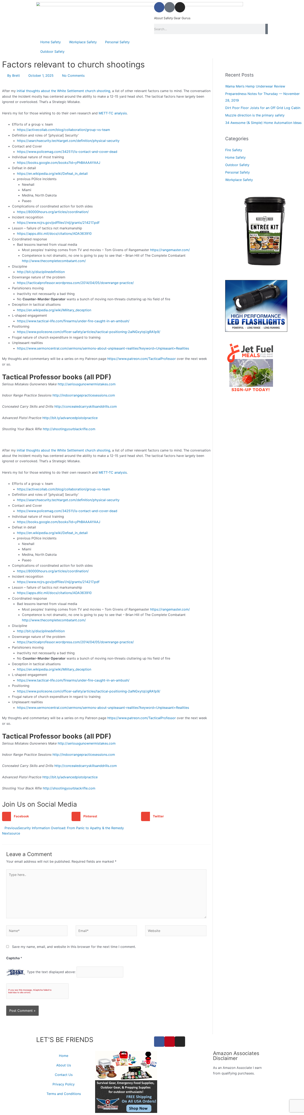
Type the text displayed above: (51, 972)
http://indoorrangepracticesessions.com (84, 395)
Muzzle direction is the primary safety (255, 115)
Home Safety (50, 42)
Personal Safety (117, 42)
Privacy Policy (64, 1084)
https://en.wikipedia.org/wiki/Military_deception (54, 310)
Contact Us (64, 1075)
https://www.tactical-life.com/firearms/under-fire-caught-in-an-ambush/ (73, 321)
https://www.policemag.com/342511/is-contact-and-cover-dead (67, 152)
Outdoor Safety (52, 51)
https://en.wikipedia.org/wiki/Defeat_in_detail (52, 173)
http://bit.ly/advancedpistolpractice (70, 418)
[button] (37, 816)
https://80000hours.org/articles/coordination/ (53, 212)
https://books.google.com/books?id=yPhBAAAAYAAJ (58, 162)
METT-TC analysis (113, 113)
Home (63, 1056)
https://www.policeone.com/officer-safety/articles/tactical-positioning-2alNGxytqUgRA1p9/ (88, 332)
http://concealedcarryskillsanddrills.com (85, 406)
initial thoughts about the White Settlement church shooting (63, 91)
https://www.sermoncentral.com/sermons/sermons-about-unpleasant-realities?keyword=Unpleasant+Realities (103, 348)
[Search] (266, 29)
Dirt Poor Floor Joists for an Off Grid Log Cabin (262, 108)
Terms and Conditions (64, 1094)
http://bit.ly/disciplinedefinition (41, 272)
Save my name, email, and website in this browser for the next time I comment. (74, 947)
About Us (63, 1065)
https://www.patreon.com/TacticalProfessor (141, 359)
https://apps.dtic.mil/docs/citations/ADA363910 (54, 233)
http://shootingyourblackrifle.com (69, 429)
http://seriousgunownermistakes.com (87, 384)
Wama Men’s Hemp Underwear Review (255, 86)
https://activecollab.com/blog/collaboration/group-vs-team (63, 130)
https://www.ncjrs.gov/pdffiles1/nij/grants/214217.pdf (58, 222)
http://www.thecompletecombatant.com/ (54, 261)
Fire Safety (233, 150)
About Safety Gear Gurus (172, 18)
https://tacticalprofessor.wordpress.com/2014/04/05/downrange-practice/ (75, 283)
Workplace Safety (83, 42)
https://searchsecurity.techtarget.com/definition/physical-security (68, 141)
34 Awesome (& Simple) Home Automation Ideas (263, 123)
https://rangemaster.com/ (170, 250)
